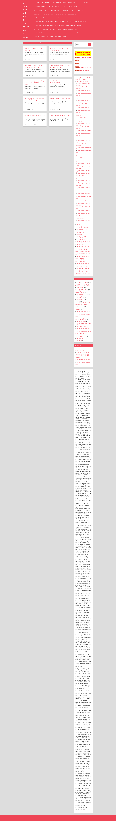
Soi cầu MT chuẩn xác (39, 6)
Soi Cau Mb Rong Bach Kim (70, 29)
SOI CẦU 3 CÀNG (68, 17)
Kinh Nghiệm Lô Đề (73, 6)
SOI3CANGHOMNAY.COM (85, 67)
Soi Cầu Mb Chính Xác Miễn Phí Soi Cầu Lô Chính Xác (47, 29)
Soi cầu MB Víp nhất (83, 2)
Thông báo (79, 340)
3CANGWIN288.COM (84, 70)
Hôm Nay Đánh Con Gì (54, 10)
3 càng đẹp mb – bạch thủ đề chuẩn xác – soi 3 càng (26, 20)
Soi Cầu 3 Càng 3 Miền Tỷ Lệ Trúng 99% (43, 21)
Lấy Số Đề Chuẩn (79, 10)
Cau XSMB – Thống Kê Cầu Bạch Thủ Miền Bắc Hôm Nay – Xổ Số (50, 36)
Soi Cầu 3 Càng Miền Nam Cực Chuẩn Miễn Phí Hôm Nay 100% (70, 21)
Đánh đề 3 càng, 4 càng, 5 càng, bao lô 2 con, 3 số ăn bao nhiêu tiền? (34, 82)
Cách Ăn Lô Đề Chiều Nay (40, 10)
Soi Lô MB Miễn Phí (61, 14)
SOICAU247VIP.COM (84, 64)
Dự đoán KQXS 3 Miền (67, 10)
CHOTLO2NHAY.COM (84, 61)
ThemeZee (37, 818)
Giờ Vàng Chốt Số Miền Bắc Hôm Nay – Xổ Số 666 (76, 33)
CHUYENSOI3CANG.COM (85, 57)
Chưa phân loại (80, 287)
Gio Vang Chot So (72, 14)
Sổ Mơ (64, 6)
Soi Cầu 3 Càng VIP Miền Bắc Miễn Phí (43, 25)
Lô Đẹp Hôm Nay (38, 14)
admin (60, 109)
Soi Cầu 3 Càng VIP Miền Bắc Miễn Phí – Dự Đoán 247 (68, 25)
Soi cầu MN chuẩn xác (54, 6)
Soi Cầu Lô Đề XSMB (49, 14)
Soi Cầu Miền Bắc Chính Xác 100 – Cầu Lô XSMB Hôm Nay (48, 33)
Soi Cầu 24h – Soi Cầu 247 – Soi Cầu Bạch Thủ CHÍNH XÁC (48, 17)
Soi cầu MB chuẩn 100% (69, 2)
